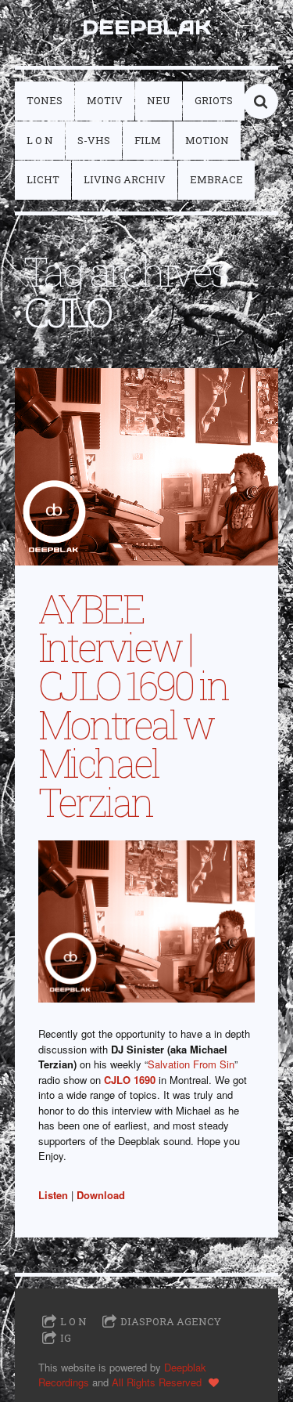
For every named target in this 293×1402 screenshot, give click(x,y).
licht (43, 179)
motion (207, 140)
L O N (40, 140)
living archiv (125, 179)
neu (158, 100)
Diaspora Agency (170, 1321)
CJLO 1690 (129, 1079)
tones (45, 100)
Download (101, 1194)
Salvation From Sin (191, 1064)
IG (65, 1338)
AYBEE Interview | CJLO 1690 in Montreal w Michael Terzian (133, 705)
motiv (105, 100)
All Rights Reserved (157, 1382)
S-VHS (93, 140)
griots (214, 100)
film (147, 140)
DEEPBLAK (146, 27)
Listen (53, 1194)
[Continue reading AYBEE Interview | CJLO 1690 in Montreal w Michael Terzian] (147, 466)
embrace (216, 179)
